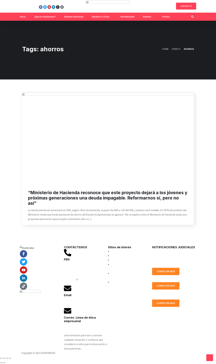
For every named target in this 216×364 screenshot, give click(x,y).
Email (67, 295)
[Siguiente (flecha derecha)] (4, 362)
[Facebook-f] (23, 254)
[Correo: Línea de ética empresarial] (67, 310)
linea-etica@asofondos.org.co (80, 328)
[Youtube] (49, 7)
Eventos (147, 16)
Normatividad (127, 16)
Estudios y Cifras (100, 16)
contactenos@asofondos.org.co (81, 302)
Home (165, 49)
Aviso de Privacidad (120, 353)
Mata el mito (117, 255)
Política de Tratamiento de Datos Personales (172, 260)
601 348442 (70, 279)
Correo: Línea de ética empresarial (80, 319)
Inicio (23, 16)
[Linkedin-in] (23, 278)
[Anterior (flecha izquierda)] (1, 362)
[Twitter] (45, 7)
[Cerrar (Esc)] (10, 358)
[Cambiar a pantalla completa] (4, 358)
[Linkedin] (53, 7)
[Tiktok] (62, 7)
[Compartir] (7, 358)
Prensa (166, 16)
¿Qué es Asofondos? (45, 16)
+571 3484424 (71, 270)
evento (176, 49)
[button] (192, 16)
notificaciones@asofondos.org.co (170, 251)
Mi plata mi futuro (120, 251)
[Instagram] (58, 7)
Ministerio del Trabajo (123, 282)
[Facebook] (40, 7)
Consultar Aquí (166, 271)
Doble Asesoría (119, 260)
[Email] (67, 288)
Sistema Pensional (73, 16)
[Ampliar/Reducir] (1, 358)
